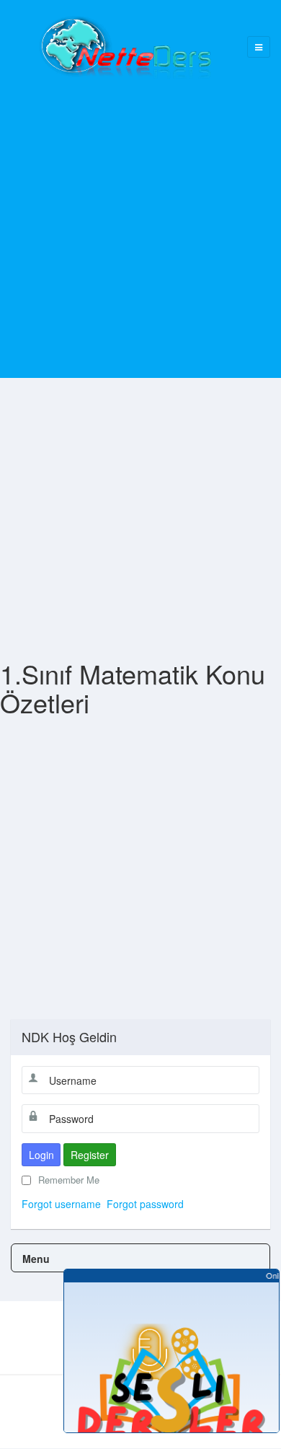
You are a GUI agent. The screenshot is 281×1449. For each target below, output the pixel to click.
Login (41, 1155)
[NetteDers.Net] (124, 46)
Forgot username (61, 1204)
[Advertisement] (140, 220)
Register (90, 1155)
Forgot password (145, 1204)
